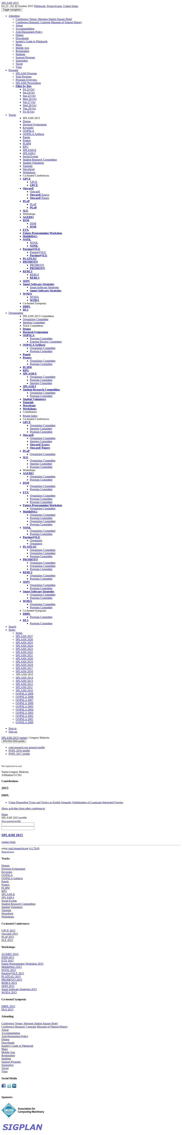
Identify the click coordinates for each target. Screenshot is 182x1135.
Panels (26, 137)
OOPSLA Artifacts (33, 134)
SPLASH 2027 (24, 636)
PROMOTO (37, 264)
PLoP (33, 204)
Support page (7, 851)
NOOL (34, 242)
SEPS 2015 (7, 986)
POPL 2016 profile (19, 750)
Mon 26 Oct (29, 98)
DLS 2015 (7, 1009)
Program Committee (41, 338)
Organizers (36, 540)
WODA (34, 296)
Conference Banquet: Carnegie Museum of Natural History (49, 22)
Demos (27, 121)
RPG (25, 146)
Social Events (30, 156)
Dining (19, 35)
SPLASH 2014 (24, 677)
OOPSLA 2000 (24, 722)
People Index (30, 415)
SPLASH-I (29, 153)
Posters (27, 140)
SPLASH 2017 (24, 668)
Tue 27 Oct (29, 102)
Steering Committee (34, 322)
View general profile (11, 821)
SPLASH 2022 (24, 652)
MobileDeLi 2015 (11, 966)
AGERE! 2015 (9, 954)
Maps (19, 44)
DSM (33, 223)
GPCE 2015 (8, 930)
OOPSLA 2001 (24, 719)
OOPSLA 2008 (24, 696)
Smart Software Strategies (44, 287)
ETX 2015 (7, 960)
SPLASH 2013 (24, 680)
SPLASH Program (26, 73)
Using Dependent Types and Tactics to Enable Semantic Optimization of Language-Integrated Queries (66, 802)
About (19, 25)
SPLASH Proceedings (28, 82)
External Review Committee (46, 341)
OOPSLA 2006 (24, 703)
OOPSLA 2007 (24, 700)
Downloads (22, 38)
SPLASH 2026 (24, 639)
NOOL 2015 (8, 970)
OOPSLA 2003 (24, 712)
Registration (22, 51)
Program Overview (26, 79)
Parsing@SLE (38, 252)
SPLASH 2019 (24, 661)
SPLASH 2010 (24, 690)
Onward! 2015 (9, 933)
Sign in (13, 728)
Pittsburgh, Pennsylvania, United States (56, 6)
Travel (19, 63)
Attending (14, 15)
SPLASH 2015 (10, 737)
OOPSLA (28, 130)
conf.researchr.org (18, 848)
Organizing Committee (35, 319)
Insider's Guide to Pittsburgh (31, 41)
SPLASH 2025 (24, 642)
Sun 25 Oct (29, 95)
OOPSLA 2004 (24, 709)
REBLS (34, 274)
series (23, 737)
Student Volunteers (33, 162)
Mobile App (22, 47)
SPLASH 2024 (24, 645)
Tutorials (28, 165)
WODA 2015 (9, 992)
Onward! (35, 191)
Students (20, 54)
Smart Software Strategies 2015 (19, 989)
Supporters (22, 60)
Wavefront (28, 169)
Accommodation (25, 28)
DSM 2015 (7, 957)
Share (4, 814)
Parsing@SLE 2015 (12, 973)
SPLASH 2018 (24, 664)
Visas (19, 66)
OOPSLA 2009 (24, 693)
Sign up (13, 731)
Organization (16, 312)
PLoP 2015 (7, 936)
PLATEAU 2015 (11, 976)
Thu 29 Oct (29, 108)
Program (13, 70)
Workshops (29, 172)
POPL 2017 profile (19, 753)
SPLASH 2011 (24, 687)
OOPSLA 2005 (24, 706)
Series (19, 632)
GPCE (33, 181)
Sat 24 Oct (29, 92)
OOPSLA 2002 (24, 716)
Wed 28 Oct (29, 105)
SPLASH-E (29, 150)
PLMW (27, 143)
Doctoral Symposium (35, 124)
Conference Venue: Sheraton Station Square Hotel (44, 19)
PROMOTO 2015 (11, 979)
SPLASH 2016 (24, 671)
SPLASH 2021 (24, 655)
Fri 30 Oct (28, 111)
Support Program (25, 57)
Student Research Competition (40, 159)
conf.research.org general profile (27, 747)
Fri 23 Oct (28, 89)
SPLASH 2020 (24, 658)
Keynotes (28, 127)
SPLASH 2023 (24, 648)
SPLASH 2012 (24, 684)
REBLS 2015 (9, 982)
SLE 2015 (7, 940)
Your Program (23, 76)
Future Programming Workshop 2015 (22, 963)
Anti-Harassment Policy (29, 31)
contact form (8, 841)
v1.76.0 (34, 848)
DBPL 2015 (8, 1006)
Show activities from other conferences (23, 808)
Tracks (12, 114)
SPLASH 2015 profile (14, 741)
